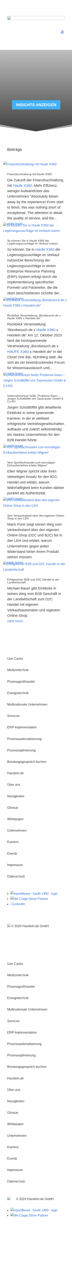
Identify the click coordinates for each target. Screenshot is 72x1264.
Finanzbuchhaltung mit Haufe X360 (29, 174)
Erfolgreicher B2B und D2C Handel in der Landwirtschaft (33, 581)
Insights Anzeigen (36, 105)
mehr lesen (15, 621)
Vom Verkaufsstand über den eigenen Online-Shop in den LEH (36, 517)
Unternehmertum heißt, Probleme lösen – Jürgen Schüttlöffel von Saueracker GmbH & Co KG (35, 398)
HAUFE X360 (18, 352)
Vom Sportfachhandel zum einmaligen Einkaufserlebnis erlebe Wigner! (31, 464)
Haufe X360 (22, 186)
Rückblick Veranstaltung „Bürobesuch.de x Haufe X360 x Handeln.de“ (34, 317)
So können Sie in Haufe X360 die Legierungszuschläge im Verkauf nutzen (32, 242)
